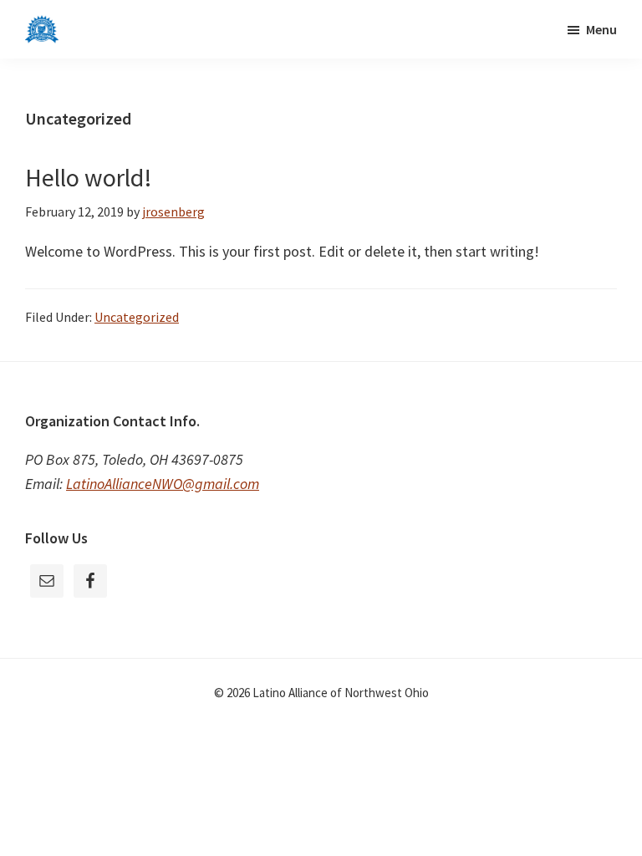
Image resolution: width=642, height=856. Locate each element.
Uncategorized (136, 316)
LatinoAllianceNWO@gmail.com (162, 483)
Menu (601, 29)
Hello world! (88, 177)
